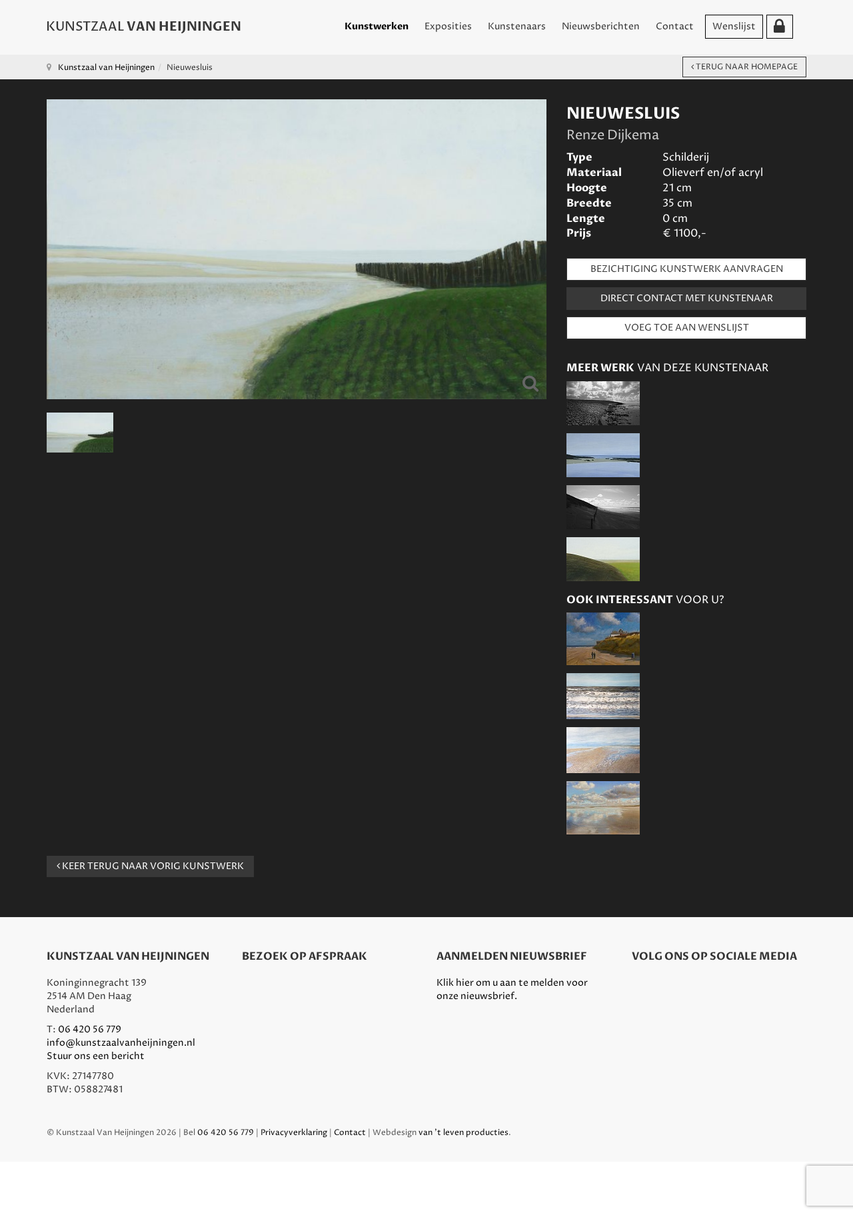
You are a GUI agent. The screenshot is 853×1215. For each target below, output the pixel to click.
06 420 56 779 (89, 1029)
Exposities (448, 26)
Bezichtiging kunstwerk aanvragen (686, 269)
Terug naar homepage (746, 67)
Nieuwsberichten (601, 26)
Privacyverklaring (294, 1132)
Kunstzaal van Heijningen (106, 67)
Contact (675, 26)
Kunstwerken (377, 26)
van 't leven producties (463, 1132)
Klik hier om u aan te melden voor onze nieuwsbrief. (512, 989)
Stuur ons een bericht (96, 1056)
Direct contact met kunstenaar (686, 298)
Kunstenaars (517, 26)
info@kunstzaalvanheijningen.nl (121, 1042)
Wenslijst (734, 26)
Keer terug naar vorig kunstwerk (152, 866)
